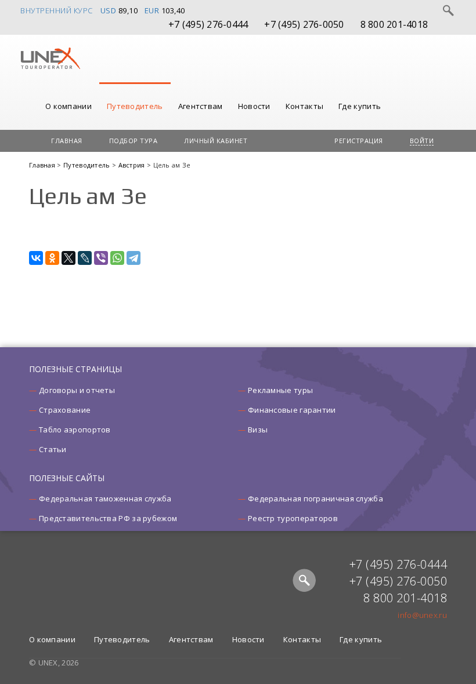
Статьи (53, 449)
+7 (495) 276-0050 (304, 24)
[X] (68, 258)
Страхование (65, 410)
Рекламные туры (280, 390)
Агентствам (200, 106)
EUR (152, 10)
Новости (254, 106)
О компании (68, 106)
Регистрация (358, 140)
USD (108, 10)
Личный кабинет (215, 140)
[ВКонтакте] (36, 258)
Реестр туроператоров (293, 518)
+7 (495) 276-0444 (208, 24)
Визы (258, 429)
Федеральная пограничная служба (315, 498)
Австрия (132, 165)
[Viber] (101, 258)
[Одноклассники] (52, 258)
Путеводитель (135, 106)
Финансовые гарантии (292, 410)
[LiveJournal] (85, 258)
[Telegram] (133, 258)
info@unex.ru (422, 615)
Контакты (304, 106)
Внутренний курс (56, 10)
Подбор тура (133, 140)
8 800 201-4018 (394, 24)
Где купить (359, 106)
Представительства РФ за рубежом (108, 518)
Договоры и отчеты (77, 390)
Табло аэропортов (75, 429)
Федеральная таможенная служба (105, 498)
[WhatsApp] (117, 258)
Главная (66, 140)
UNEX (50, 59)
